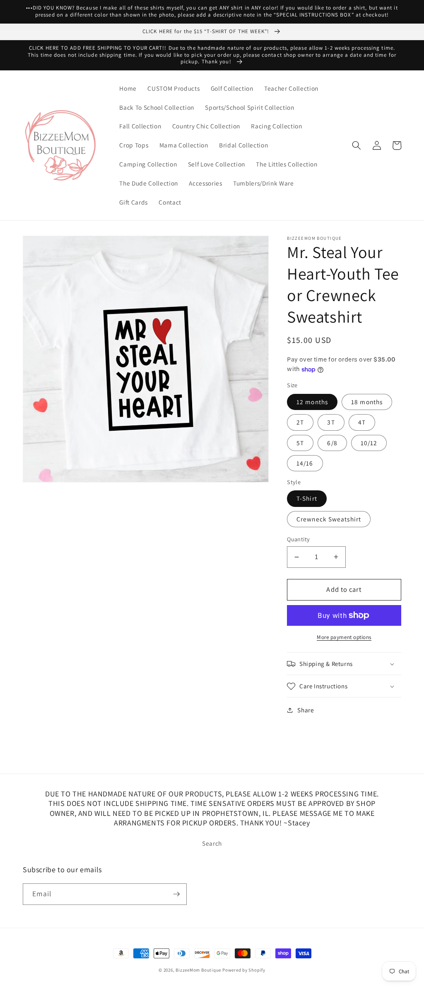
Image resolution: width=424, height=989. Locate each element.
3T (331, 422)
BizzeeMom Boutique (199, 970)
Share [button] (305, 710)
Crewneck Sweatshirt (328, 519)
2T (300, 422)
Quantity (298, 539)
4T (362, 422)
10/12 (369, 443)
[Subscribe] (176, 894)
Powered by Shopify (243, 970)
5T (300, 443)
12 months (312, 402)
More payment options (344, 637)
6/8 (332, 443)
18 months (367, 402)
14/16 (304, 463)
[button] (356, 145)
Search (212, 843)
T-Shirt (306, 498)
